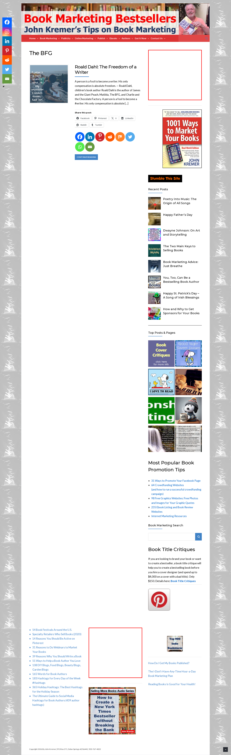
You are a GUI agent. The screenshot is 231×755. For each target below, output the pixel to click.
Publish (101, 38)
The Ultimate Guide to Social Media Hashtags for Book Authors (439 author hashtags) (56, 700)
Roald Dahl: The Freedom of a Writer (105, 69)
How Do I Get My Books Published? (168, 663)
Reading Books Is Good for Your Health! (171, 684)
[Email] (90, 147)
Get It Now (140, 38)
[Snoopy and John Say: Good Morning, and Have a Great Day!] (188, 411)
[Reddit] (110, 137)
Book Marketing (48, 38)
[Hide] (3, 86)
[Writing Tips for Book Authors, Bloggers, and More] (161, 439)
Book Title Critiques (183, 581)
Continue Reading (86, 157)
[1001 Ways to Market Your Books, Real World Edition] (182, 167)
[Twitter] (130, 137)
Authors (126, 38)
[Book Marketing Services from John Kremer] (161, 354)
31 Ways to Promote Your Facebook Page (176, 480)
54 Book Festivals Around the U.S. (52, 629)
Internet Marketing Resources (169, 516)
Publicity (65, 38)
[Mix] (120, 137)
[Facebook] (80, 137)
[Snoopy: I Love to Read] (161, 383)
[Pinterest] (7, 50)
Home (32, 38)
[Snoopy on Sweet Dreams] (188, 354)
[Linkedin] (90, 137)
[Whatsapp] (80, 147)
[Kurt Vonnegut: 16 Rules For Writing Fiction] (188, 439)
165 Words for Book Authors (49, 674)
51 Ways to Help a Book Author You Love (56, 660)
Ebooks (113, 38)
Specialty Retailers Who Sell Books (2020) (56, 634)
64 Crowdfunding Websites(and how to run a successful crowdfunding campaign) (176, 489)
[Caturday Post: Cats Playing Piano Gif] (188, 383)
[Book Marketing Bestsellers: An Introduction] (161, 411)
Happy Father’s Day (177, 215)
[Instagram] (7, 31)
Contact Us (157, 38)
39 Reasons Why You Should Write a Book (57, 656)
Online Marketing (84, 38)
